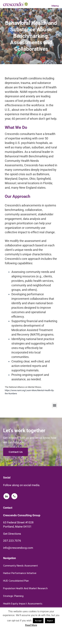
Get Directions (12, 533)
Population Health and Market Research (25, 589)
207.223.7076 (12, 540)
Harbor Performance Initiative (19, 573)
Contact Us (15, 451)
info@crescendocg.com (18, 547)
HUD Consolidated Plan (16, 581)
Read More (31, 625)
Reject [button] (50, 620)
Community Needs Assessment (20, 566)
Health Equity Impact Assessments (22, 604)
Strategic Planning (13, 596)
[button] (54, 405)
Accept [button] (38, 620)
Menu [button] (55, 5)
